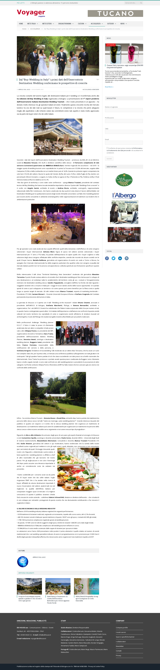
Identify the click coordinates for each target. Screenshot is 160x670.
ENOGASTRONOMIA (64, 24)
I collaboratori (121, 641)
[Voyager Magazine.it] (31, 13)
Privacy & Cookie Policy (96, 666)
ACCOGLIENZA (95, 24)
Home (21, 24)
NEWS (123, 24)
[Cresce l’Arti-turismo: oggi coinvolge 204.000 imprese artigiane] (124, 53)
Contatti (118, 651)
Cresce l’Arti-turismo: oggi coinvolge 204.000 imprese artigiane (125, 66)
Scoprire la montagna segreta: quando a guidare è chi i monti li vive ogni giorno (30, 598)
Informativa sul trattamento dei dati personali (124, 149)
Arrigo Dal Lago (24, 89)
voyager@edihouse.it (38, 638)
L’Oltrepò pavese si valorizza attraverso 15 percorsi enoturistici (54, 3)
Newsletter (120, 646)
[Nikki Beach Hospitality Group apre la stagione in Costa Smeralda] (86, 586)
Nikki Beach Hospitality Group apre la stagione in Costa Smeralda (87, 598)
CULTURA (81, 24)
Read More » (109, 87)
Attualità (110, 45)
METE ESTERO (47, 24)
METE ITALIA (31, 24)
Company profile (122, 628)
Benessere (95, 89)
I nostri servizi (121, 632)
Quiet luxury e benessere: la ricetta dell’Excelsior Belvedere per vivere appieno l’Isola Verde (58, 599)
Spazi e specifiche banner (125, 637)
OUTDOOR (110, 24)
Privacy (118, 655)
